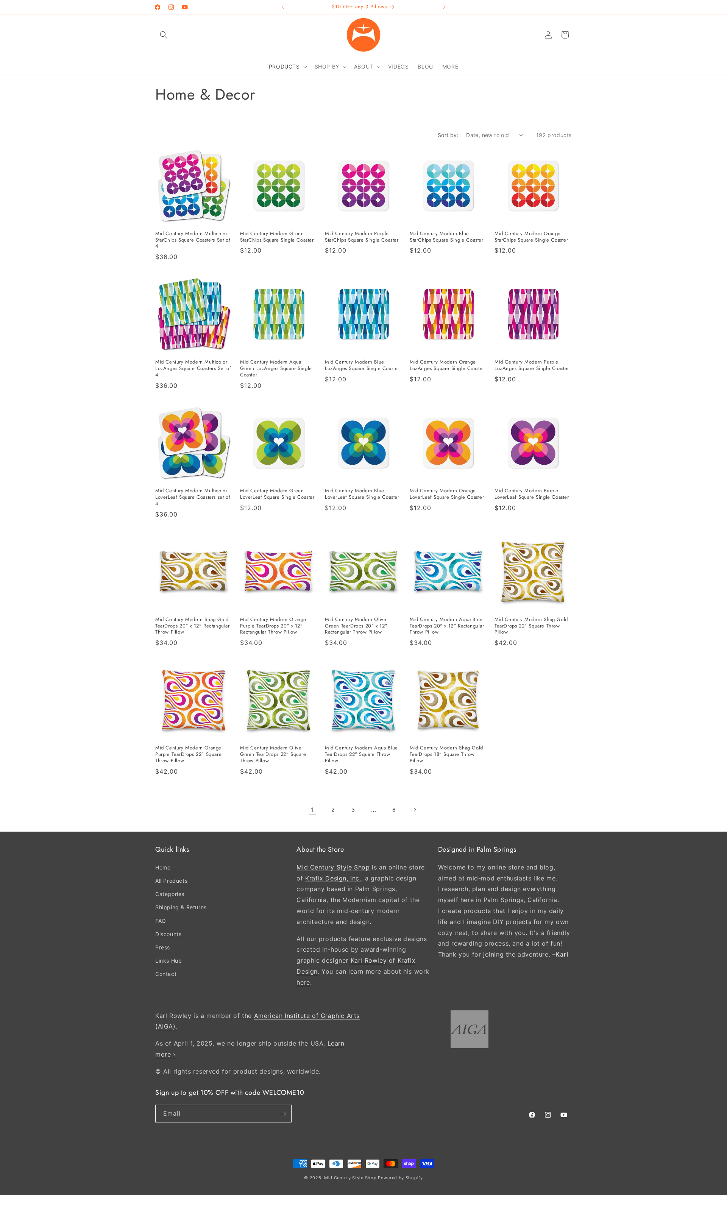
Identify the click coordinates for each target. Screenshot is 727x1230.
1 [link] (312, 809)
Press (162, 947)
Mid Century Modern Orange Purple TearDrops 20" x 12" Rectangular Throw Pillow (273, 626)
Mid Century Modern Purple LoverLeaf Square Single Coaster (532, 494)
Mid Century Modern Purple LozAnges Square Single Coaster (532, 365)
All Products (171, 880)
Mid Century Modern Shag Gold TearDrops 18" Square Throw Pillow (446, 754)
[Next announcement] (444, 7)
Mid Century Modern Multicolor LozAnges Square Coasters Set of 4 (193, 368)
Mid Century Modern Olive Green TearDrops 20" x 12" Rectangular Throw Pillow (356, 626)
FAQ (160, 920)
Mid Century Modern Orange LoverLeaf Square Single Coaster (447, 494)
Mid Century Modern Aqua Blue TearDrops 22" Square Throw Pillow (361, 754)
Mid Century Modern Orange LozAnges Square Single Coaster (447, 365)
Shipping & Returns (181, 907)
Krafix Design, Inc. (333, 878)
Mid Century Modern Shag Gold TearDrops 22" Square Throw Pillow (531, 626)
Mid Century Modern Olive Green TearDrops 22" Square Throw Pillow (273, 754)
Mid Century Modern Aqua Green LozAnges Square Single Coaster (276, 368)
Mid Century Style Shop (333, 867)
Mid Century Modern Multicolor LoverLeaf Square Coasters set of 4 (192, 497)
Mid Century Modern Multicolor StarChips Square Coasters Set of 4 (192, 240)
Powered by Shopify (400, 1177)
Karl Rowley (369, 960)
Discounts (168, 933)
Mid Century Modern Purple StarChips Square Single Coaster (362, 237)
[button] (163, 35)
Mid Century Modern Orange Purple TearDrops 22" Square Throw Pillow (188, 754)
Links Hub (168, 960)
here (303, 982)
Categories (169, 894)
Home (162, 867)
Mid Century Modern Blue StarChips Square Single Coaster (447, 237)
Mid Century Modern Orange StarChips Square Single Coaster (531, 237)
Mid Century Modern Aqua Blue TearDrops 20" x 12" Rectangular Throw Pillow (447, 626)
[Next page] (414, 809)
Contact (165, 974)
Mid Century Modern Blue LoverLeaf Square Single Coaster (362, 494)
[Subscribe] (283, 1114)
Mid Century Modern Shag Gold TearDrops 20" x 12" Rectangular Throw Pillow (192, 626)
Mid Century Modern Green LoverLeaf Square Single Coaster (277, 494)
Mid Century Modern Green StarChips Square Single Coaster (277, 237)
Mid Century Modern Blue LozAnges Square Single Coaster (362, 365)
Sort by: (448, 135)
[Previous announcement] (283, 7)
